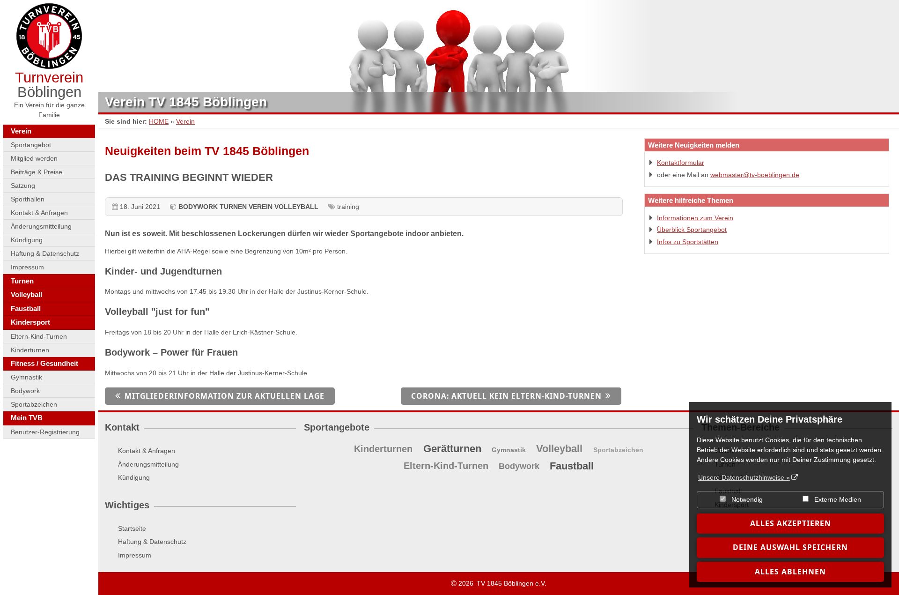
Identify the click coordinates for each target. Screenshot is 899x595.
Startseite (132, 528)
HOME (159, 121)
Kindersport (30, 322)
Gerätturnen (452, 448)
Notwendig (746, 499)
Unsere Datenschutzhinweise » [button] (744, 477)
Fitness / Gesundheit (44, 363)
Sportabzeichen (34, 404)
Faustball (26, 308)
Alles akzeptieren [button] (790, 523)
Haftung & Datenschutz (45, 253)
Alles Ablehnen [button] (790, 571)
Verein (21, 131)
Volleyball (26, 294)
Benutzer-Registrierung (45, 432)
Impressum (27, 267)
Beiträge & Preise (36, 172)
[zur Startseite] (49, 36)
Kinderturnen (30, 350)
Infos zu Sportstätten (687, 241)
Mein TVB (27, 418)
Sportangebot (31, 145)
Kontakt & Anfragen (39, 212)
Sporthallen (27, 199)
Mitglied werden (34, 158)
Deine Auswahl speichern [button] (790, 547)
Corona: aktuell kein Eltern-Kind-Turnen (506, 396)
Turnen (22, 281)
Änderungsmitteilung (41, 226)
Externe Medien (836, 499)
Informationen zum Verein (695, 218)
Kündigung (27, 240)
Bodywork (25, 390)
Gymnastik (26, 377)
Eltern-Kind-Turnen (39, 336)
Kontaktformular (680, 162)
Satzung (23, 185)
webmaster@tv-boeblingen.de (754, 174)
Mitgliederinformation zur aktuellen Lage (224, 396)
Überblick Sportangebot (692, 229)
